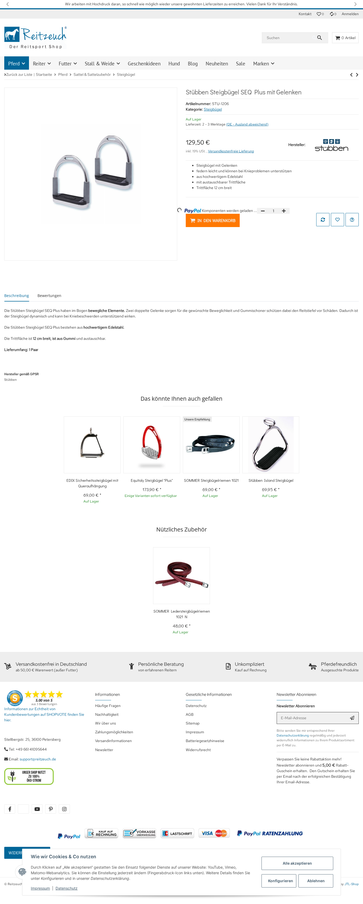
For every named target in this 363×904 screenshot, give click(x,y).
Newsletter (104, 749)
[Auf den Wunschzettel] (337, 219)
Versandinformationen (113, 740)
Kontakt (305, 13)
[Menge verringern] (263, 211)
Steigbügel (213, 109)
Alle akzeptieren (297, 863)
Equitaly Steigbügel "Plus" (152, 480)
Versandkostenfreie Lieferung (231, 151)
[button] (8, 4)
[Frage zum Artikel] (352, 219)
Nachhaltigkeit (107, 714)
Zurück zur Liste (19, 74)
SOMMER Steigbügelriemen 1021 (211, 480)
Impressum (40, 888)
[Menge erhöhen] (284, 211)
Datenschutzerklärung (293, 735)
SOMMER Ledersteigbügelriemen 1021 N (181, 613)
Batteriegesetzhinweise (205, 740)
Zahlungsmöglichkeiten (114, 732)
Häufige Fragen (108, 705)
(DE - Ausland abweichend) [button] (247, 124)
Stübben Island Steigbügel (270, 480)
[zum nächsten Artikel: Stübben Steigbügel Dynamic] (351, 74)
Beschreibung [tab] (16, 295)
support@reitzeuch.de (38, 759)
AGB (189, 714)
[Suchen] (320, 38)
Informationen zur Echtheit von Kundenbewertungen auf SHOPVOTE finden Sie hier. (44, 714)
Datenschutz (67, 888)
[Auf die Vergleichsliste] (323, 219)
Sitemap (193, 723)
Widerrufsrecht (198, 749)
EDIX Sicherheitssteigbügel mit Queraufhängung (92, 483)
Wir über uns (105, 723)
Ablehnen (316, 880)
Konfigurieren (280, 880)
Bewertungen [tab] (49, 295)
